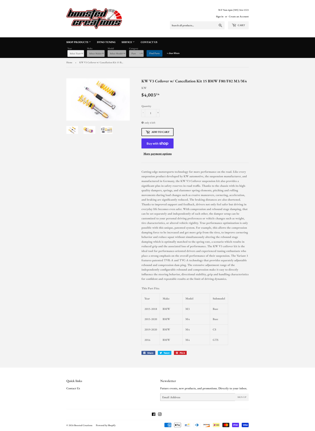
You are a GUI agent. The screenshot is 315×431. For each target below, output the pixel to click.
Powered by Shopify (106, 425)
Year (69, 48)
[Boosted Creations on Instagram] (160, 415)
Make (89, 48)
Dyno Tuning (106, 42)
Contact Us (149, 42)
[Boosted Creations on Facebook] (153, 415)
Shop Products (77, 42)
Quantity (146, 106)
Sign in (219, 16)
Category (133, 48)
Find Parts (154, 53)
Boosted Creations (83, 425)
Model (111, 48)
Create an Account (239, 16)
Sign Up (242, 397)
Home (69, 62)
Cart (241, 25)
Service (127, 42)
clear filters (173, 53)
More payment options (157, 154)
